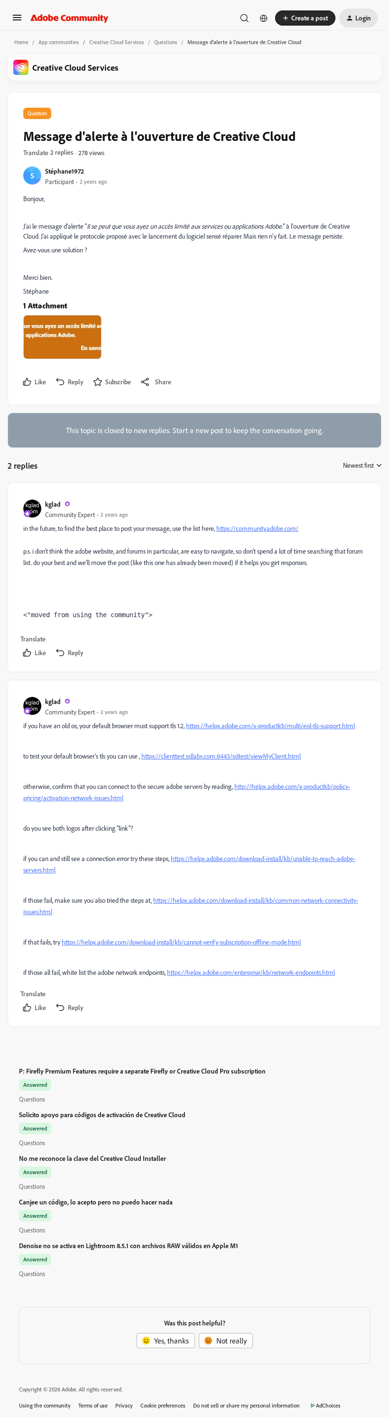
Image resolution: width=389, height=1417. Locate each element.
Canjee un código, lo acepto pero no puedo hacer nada (96, 1202)
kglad (53, 504)
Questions (165, 42)
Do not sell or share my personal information (246, 1405)
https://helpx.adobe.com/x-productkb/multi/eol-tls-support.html (270, 726)
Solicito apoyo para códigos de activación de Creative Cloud (102, 1115)
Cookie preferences (162, 1405)
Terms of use (93, 1405)
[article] (194, 579)
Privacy (124, 1405)
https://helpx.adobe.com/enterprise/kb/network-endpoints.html (251, 972)
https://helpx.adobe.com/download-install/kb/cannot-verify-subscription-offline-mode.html (181, 942)
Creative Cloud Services (116, 42)
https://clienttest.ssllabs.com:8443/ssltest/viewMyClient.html (221, 756)
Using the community (45, 1405)
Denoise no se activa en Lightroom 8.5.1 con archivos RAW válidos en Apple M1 (128, 1245)
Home (21, 42)
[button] (17, 20)
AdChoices (328, 1405)
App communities (58, 42)
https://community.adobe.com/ (257, 528)
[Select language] (263, 18)
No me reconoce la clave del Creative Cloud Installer (92, 1158)
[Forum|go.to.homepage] (69, 18)
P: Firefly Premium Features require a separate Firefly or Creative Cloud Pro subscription (142, 1071)
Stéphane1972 (64, 171)
